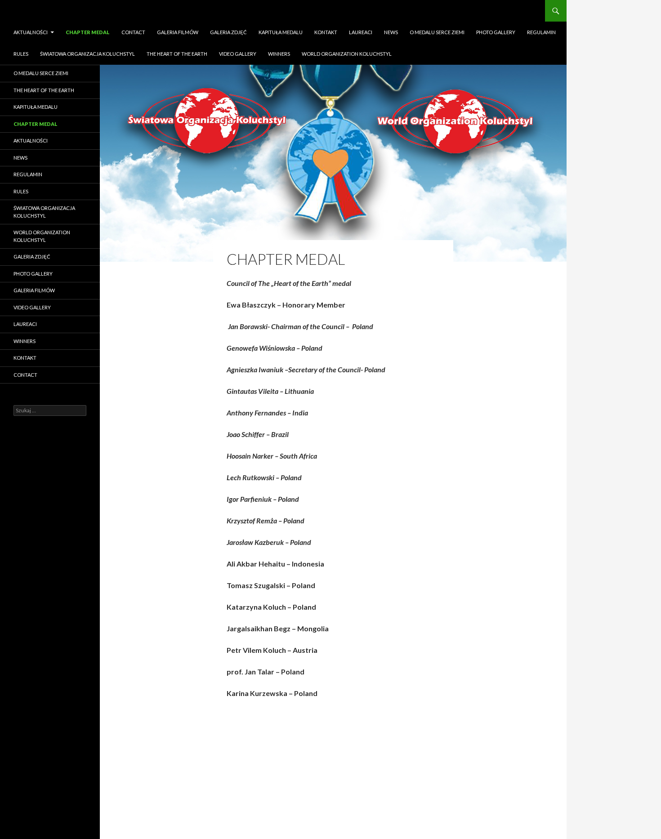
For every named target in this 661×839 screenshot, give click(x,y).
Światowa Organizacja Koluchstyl (87, 54)
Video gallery (237, 54)
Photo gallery (495, 32)
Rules (20, 54)
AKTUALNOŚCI (30, 32)
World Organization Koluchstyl (347, 54)
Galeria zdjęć (228, 32)
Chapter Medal (88, 32)
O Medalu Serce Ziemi (437, 32)
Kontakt (325, 32)
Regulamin (541, 32)
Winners (279, 54)
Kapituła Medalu (281, 32)
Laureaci (360, 32)
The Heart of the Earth (177, 54)
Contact (133, 32)
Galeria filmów (177, 32)
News (391, 32)
